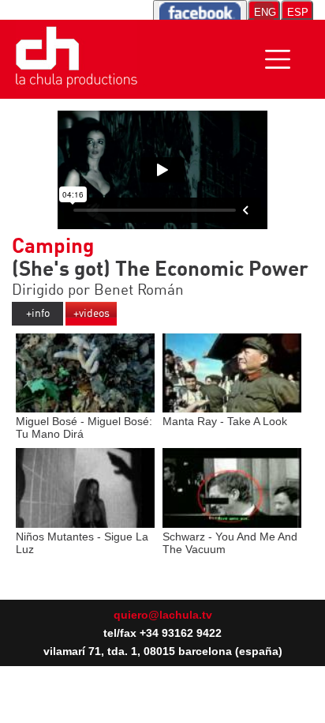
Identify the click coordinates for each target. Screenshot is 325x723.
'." (142, 89)
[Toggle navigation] (277, 59)
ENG (264, 12)
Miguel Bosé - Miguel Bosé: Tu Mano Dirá (84, 427)
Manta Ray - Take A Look (224, 421)
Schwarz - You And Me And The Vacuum (229, 542)
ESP (297, 12)
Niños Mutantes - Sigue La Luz (82, 542)
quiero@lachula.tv (163, 614)
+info (38, 313)
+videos (91, 313)
